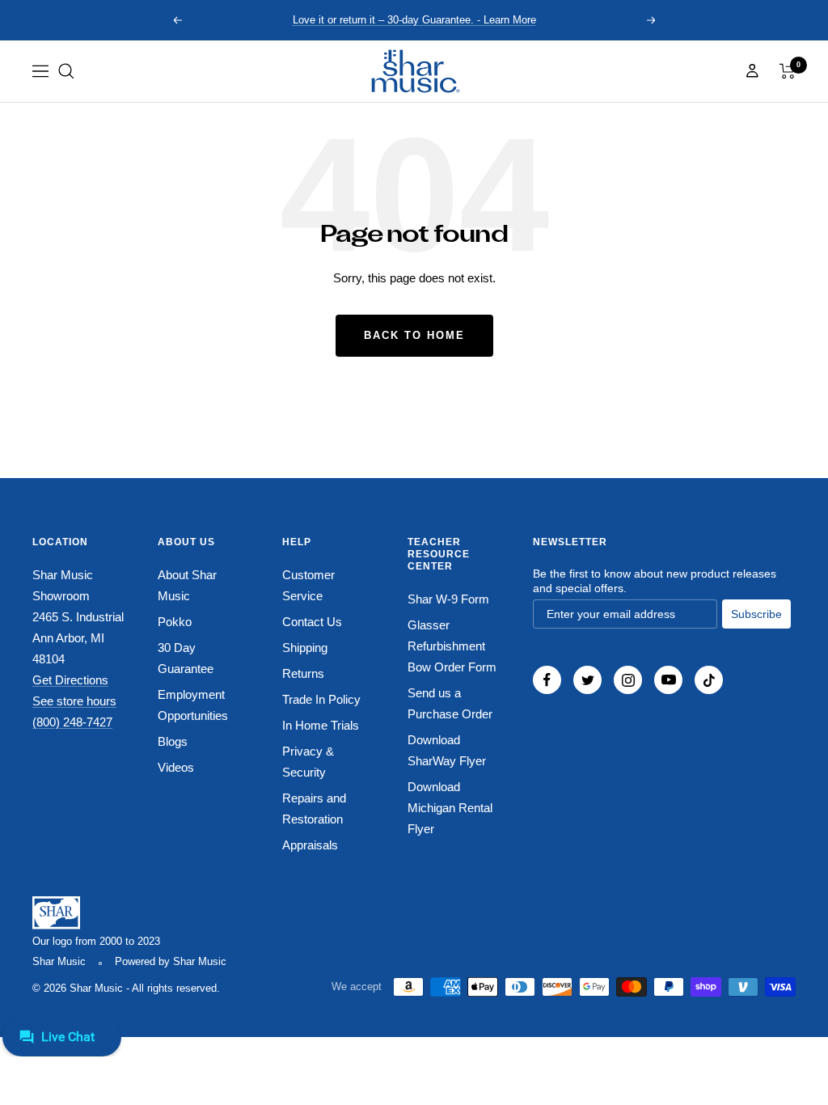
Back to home (414, 335)
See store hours (74, 701)
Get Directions (70, 680)
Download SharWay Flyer (447, 750)
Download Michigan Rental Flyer (450, 808)
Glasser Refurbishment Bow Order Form (452, 646)
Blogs (173, 741)
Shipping (304, 647)
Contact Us (312, 622)
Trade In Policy (321, 699)
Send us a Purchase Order (450, 703)
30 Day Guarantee (185, 658)
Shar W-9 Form (448, 599)
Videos (176, 767)
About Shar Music (187, 585)
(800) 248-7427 (72, 722)
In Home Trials (320, 725)
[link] (414, 71)
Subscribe (756, 614)
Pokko (175, 622)
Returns (303, 673)
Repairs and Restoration (314, 808)
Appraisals (310, 845)
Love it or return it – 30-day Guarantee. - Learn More (414, 20)
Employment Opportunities (193, 705)
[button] (66, 71)
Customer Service (308, 585)
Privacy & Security (308, 761)
